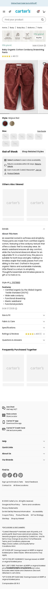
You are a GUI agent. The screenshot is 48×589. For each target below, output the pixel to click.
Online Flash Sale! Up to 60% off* (24, 3)
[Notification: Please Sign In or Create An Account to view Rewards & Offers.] (38, 12)
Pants (40, 27)
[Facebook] (15, 475)
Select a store (13, 160)
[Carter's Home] (24, 11)
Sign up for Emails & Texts (12, 482)
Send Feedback (31, 482)
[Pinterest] (20, 475)
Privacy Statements (10, 508)
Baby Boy (21, 27)
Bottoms (31, 27)
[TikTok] (9, 475)
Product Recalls (22, 515)
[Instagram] (4, 475)
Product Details (13, 173)
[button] (4, 113)
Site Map (5, 518)
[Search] (42, 19)
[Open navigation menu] (4, 12)
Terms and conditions (31, 504)
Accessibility (38, 511)
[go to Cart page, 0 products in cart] (44, 12)
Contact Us (6, 485)
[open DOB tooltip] (45, 46)
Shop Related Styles (33, 151)
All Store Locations (20, 485)
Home (4, 27)
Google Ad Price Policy (11, 504)
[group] (19, 86)
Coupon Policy (8, 515)
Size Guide (41, 131)
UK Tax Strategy (37, 515)
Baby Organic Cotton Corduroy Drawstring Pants (23, 51)
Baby (12, 27)
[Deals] (10, 12)
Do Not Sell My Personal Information (16, 511)
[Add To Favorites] (44, 64)
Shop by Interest (17, 518)
